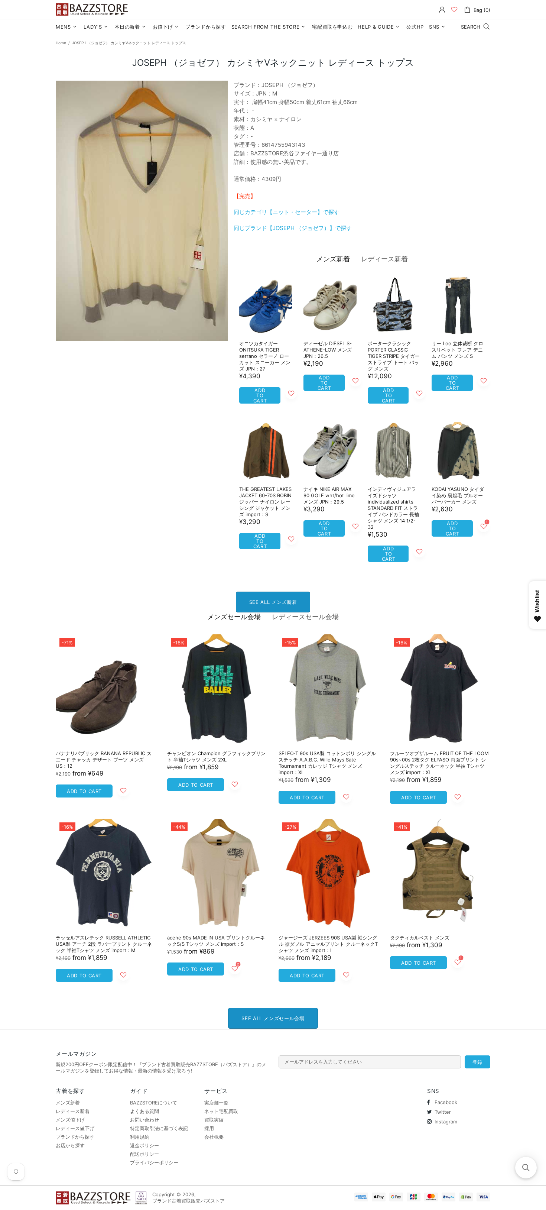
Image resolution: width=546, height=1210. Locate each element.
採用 (209, 1128)
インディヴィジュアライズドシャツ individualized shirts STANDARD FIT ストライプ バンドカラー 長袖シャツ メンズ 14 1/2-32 (393, 508)
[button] (526, 1167)
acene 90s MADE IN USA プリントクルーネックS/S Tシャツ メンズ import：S (216, 941)
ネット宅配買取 (221, 1111)
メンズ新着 (333, 259)
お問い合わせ (144, 1120)
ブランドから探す (75, 1137)
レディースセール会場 (305, 617)
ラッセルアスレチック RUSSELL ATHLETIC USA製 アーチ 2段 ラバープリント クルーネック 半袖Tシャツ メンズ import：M (104, 944)
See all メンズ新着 (273, 602)
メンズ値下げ (70, 1120)
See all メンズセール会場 (272, 1018)
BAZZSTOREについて (153, 1103)
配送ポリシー (144, 1154)
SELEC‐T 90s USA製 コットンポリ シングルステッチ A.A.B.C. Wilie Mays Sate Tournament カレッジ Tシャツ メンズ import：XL (327, 762)
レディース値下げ (75, 1128)
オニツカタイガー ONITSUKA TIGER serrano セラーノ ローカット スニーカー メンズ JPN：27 (264, 356)
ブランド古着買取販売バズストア (93, 9)
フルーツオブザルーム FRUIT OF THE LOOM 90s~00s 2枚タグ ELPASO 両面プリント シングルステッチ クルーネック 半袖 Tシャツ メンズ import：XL (439, 762)
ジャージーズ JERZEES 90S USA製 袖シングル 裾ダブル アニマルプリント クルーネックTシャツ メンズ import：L (328, 944)
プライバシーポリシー (154, 1162)
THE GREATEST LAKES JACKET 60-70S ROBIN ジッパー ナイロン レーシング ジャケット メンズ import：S (265, 501)
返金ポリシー (144, 1145)
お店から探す (70, 1145)
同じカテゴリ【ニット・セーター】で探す (286, 212)
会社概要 (214, 1137)
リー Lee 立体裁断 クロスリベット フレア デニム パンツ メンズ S (457, 349)
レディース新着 (384, 259)
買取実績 (214, 1120)
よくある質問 (144, 1111)
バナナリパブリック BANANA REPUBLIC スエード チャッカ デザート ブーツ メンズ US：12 (104, 759)
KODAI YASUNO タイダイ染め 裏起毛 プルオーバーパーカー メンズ (458, 495)
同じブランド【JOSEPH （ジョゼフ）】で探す (293, 228)
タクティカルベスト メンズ (419, 938)
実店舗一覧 (216, 1103)
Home (61, 43)
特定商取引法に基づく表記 (159, 1128)
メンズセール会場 (234, 617)
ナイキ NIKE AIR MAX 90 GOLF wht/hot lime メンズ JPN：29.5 (329, 495)
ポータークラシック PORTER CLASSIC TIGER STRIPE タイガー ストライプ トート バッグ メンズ (394, 356)
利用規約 (139, 1137)
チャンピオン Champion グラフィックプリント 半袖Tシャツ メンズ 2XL (216, 756)
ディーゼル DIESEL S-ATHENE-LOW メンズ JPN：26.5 (327, 349)
